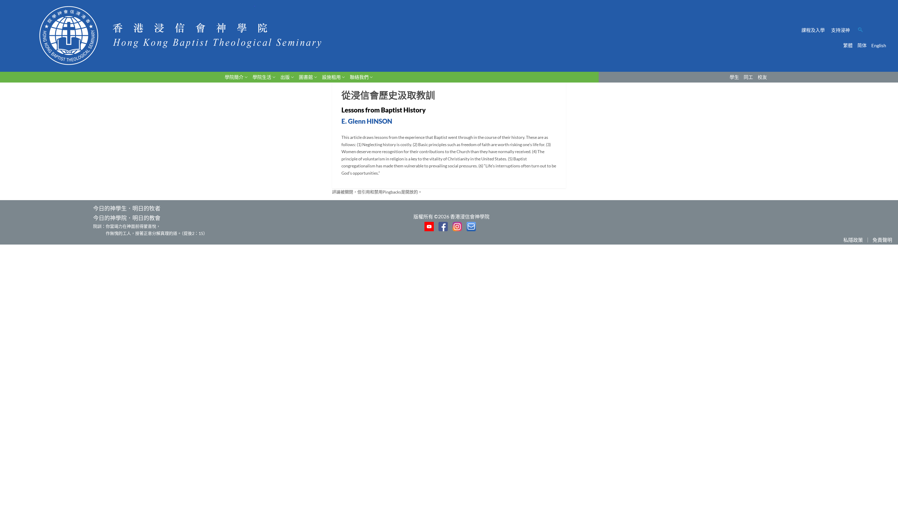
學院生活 (262, 77)
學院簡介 (234, 77)
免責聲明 (882, 240)
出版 (285, 77)
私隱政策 (853, 240)
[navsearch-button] (860, 30)
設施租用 (331, 77)
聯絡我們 (359, 77)
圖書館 (306, 77)
